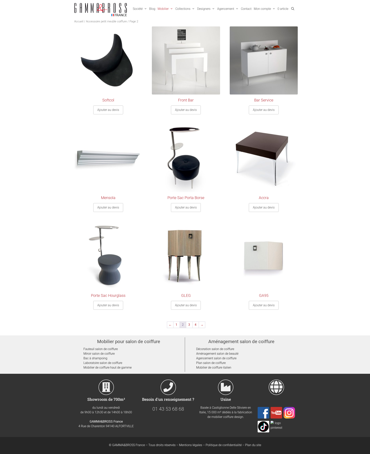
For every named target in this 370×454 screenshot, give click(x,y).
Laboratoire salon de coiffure (102, 363)
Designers (203, 9)
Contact (246, 9)
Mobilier (163, 9)
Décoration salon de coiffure (215, 349)
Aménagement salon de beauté (217, 353)
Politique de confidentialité (224, 445)
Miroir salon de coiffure (99, 353)
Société (138, 9)
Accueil (78, 21)
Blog (152, 9)
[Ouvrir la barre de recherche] (292, 9)
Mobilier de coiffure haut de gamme (107, 367)
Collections (182, 9)
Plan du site (253, 445)
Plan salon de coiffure (211, 363)
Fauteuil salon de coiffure (100, 349)
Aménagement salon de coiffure (241, 341)
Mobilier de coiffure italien (213, 367)
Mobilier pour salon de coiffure (128, 341)
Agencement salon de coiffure (216, 358)
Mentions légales (190, 445)
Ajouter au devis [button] (108, 110)
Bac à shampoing (95, 358)
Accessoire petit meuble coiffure (106, 21)
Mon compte (262, 9)
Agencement (225, 9)
